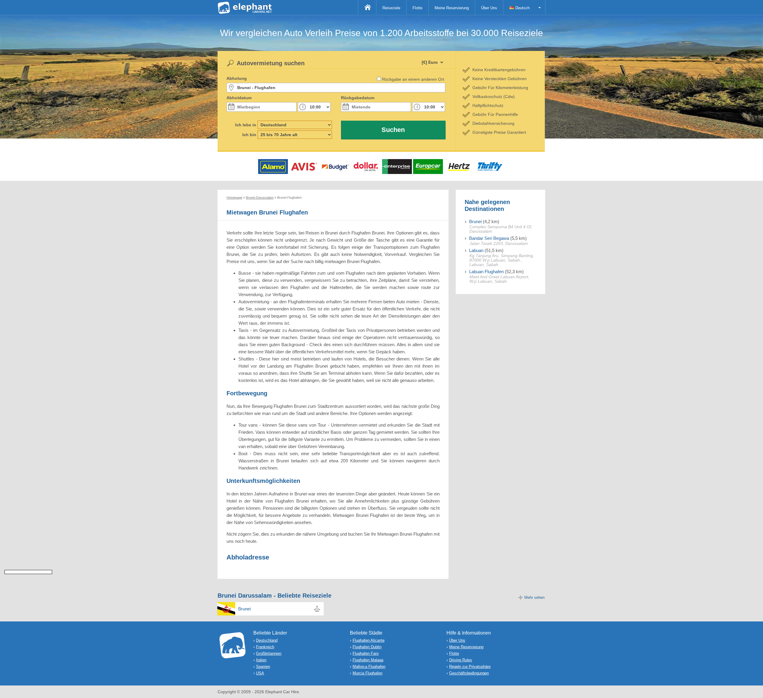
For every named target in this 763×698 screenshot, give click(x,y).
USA (260, 673)
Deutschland (266, 640)
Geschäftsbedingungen (469, 673)
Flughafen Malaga (368, 660)
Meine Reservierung (452, 8)
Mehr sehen (534, 597)
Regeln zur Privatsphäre (470, 666)
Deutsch (522, 8)
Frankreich (265, 647)
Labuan (476, 250)
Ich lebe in (245, 124)
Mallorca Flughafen (369, 666)
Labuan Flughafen (486, 271)
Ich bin (249, 134)
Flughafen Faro (366, 653)
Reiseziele (391, 8)
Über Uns (489, 8)
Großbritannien (268, 653)
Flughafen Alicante (368, 640)
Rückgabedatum (357, 97)
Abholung (237, 78)
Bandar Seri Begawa (489, 238)
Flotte (417, 8)
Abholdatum (239, 97)
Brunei (475, 221)
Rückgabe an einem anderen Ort (413, 79)
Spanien (263, 666)
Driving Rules (460, 660)
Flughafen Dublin (367, 647)
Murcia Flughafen (367, 673)
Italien (261, 660)
